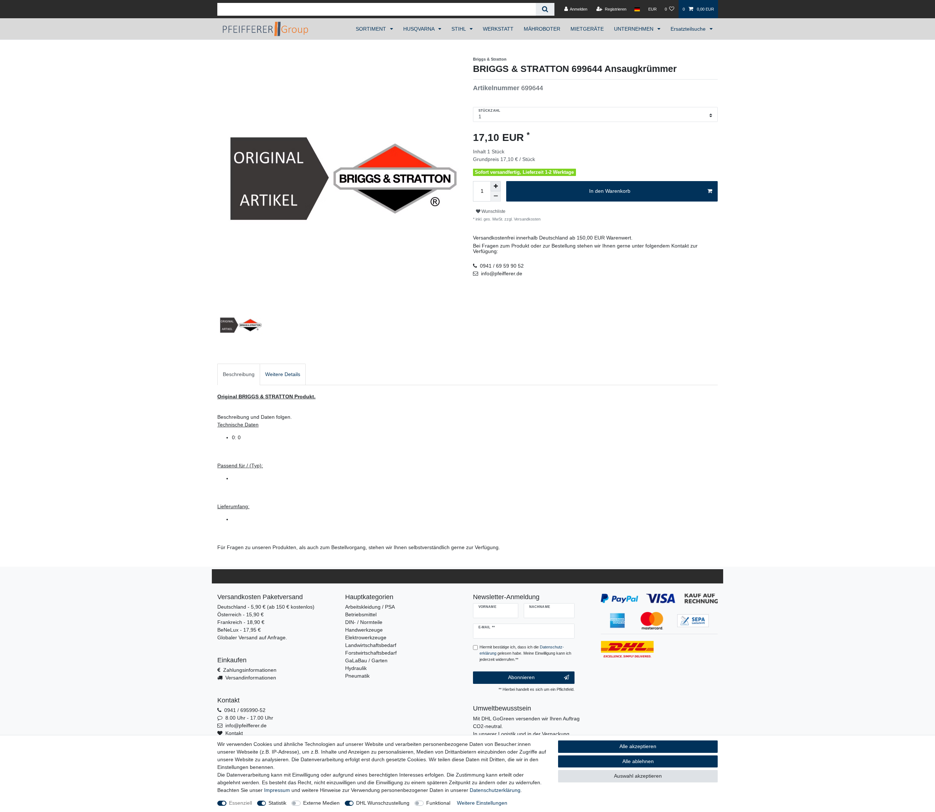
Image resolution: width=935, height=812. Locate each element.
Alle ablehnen (638, 761)
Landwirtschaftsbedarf (370, 645)
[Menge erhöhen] (496, 186)
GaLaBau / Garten (366, 660)
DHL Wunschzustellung (382, 803)
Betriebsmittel (361, 614)
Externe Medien (321, 803)
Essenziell (240, 803)
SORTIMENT (372, 29)
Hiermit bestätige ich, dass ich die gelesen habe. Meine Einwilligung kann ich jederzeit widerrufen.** (525, 653)
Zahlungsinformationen (249, 670)
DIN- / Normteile (363, 622)
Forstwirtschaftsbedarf (371, 653)
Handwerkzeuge (364, 630)
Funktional (438, 803)
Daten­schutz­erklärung (495, 790)
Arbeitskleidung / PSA (370, 607)
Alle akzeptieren (637, 746)
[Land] (637, 9)
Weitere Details (282, 374)
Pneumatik (357, 676)
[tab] (238, 374)
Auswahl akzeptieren (638, 776)
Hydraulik (356, 668)
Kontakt (234, 733)
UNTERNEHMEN (634, 29)
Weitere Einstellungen (482, 803)
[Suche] (545, 9)
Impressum (277, 790)
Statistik (277, 803)
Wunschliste (492, 211)
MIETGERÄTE (587, 29)
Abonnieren (521, 677)
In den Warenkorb (609, 191)
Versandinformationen (250, 678)
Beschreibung (239, 374)
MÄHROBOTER (542, 29)
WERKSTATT (498, 29)
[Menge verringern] (496, 196)
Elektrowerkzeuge (365, 637)
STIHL (459, 29)
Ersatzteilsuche (689, 29)
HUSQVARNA (419, 29)
